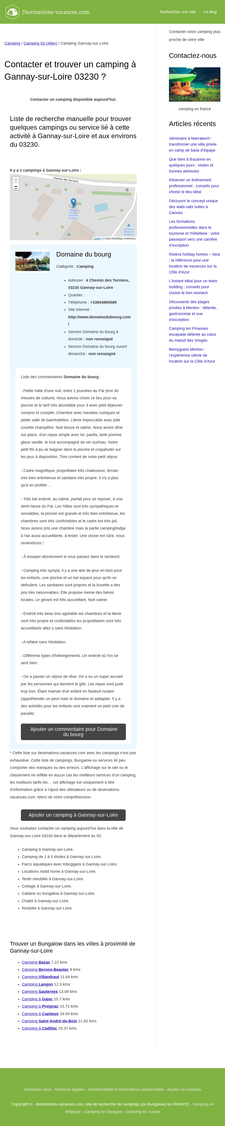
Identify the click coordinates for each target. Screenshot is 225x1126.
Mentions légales (70, 1089)
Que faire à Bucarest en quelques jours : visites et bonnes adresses (191, 165)
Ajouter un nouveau (184, 1089)
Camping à (37, 999)
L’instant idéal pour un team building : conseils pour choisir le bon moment (193, 287)
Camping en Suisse (143, 1111)
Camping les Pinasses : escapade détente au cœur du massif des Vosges (192, 334)
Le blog (210, 12)
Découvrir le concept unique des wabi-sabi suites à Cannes (193, 207)
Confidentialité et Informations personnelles (126, 1089)
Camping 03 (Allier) (40, 43)
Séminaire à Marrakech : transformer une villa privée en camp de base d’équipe (193, 144)
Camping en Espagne (103, 1111)
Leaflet (97, 238)
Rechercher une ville (178, 12)
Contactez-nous (37, 1089)
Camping (12, 43)
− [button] (16, 186)
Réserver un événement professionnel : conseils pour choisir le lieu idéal (194, 186)
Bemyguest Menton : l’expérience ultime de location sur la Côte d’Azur (192, 355)
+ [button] (16, 180)
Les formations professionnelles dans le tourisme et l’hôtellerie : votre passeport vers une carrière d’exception (194, 233)
